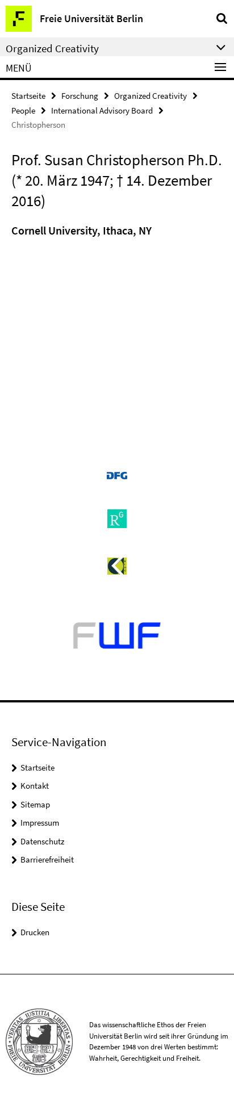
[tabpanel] (117, 233)
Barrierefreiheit (47, 859)
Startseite (28, 95)
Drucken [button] (34, 932)
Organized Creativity (150, 95)
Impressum (39, 822)
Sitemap (35, 804)
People (23, 110)
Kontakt (34, 785)
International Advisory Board (102, 110)
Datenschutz (42, 841)
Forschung (79, 95)
